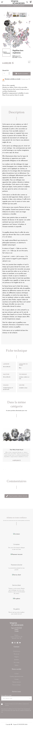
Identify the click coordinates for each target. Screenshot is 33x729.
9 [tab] (22, 469)
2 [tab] (5, 469)
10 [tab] (25, 469)
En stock (15, 57)
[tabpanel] (16, 441)
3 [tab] (8, 469)
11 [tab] (27, 469)
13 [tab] (13, 471)
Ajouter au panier (21, 74)
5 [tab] (13, 469)
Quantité (5, 70)
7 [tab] (18, 469)
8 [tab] (20, 469)
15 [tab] (18, 471)
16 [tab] (20, 471)
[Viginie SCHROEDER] (18, 2)
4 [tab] (10, 469)
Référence (16, 56)
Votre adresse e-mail (6, 695)
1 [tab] (3, 469)
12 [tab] (30, 469)
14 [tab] (15, 471)
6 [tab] (15, 469)
